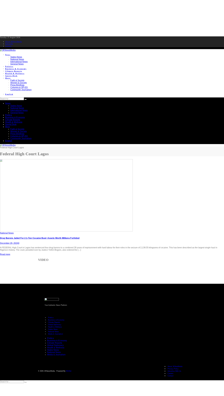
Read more (5, 254)
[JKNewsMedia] (8, 50)
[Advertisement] (78, 18)
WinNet (68, 371)
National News (7, 233)
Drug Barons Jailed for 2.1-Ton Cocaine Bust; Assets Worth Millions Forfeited (39, 238)
